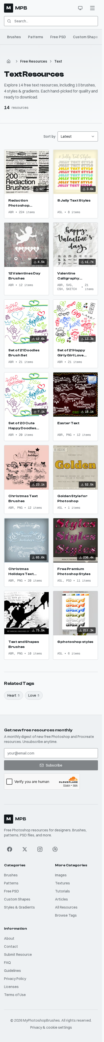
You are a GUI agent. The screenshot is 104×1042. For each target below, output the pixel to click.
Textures (62, 883)
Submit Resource (18, 954)
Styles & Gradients (19, 907)
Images (61, 875)
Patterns (35, 37)
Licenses (11, 986)
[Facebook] (9, 849)
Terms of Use (15, 994)
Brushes (14, 37)
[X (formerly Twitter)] (24, 849)
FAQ (7, 962)
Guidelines (12, 970)
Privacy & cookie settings (51, 1027)
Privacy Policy (15, 978)
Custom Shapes (86, 37)
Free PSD (58, 37)
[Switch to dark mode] (80, 8)
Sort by (49, 136)
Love (33, 695)
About (9, 938)
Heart (13, 695)
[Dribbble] (55, 849)
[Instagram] (39, 849)
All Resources (66, 907)
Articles (61, 899)
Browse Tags (66, 915)
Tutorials (62, 891)
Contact (11, 946)
